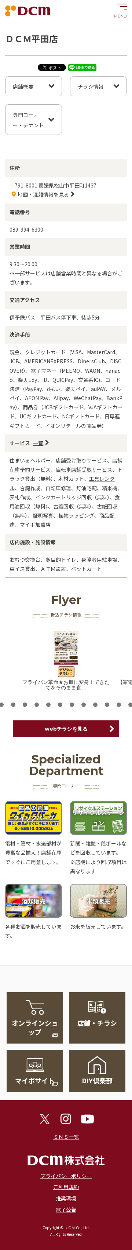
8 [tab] (13, 705)
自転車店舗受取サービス (84, 469)
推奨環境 (66, 1198)
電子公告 (66, 1209)
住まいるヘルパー (30, 460)
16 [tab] (107, 705)
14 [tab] (83, 705)
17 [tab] (119, 705)
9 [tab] (25, 705)
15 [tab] (95, 705)
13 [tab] (72, 705)
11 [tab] (48, 705)
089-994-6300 (26, 229)
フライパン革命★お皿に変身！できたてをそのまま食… (66, 684)
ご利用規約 (66, 1187)
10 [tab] (36, 705)
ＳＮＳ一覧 (66, 1136)
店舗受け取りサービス (81, 460)
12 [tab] (60, 705)
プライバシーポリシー (66, 1176)
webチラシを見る (66, 728)
